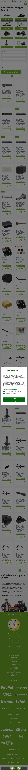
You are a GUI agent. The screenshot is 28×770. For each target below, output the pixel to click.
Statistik (12, 391)
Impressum (22, 386)
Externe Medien (7, 393)
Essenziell (7, 391)
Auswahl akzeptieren (14, 401)
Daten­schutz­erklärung (13, 389)
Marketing (19, 391)
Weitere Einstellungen (7, 395)
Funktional (15, 393)
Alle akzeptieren (14, 398)
